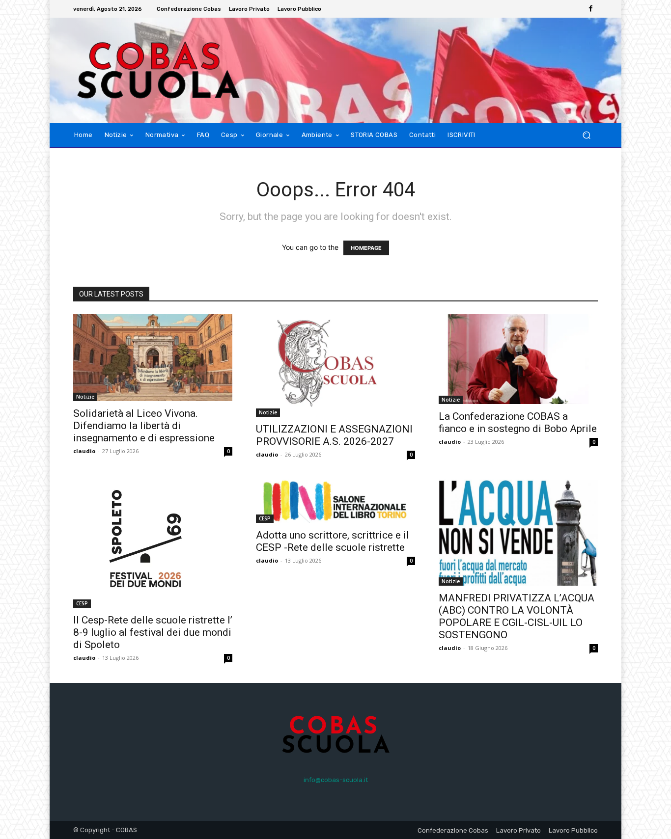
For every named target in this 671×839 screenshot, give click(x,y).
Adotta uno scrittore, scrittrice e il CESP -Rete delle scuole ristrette (332, 541)
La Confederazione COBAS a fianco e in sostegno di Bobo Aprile (518, 422)
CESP (82, 603)
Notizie (85, 396)
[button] (586, 135)
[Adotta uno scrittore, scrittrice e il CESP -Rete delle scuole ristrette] (335, 501)
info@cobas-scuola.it (336, 780)
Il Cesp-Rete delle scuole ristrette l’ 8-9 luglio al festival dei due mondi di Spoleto (152, 632)
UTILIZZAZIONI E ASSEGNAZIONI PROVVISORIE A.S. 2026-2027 (334, 435)
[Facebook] (591, 9)
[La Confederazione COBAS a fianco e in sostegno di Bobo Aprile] (518, 359)
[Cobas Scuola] (143, 70)
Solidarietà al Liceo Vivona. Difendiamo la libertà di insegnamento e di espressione (144, 425)
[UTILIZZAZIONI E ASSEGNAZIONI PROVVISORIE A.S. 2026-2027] (335, 365)
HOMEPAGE (366, 247)
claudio (84, 451)
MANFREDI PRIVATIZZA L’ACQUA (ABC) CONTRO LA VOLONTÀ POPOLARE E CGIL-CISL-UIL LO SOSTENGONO (516, 616)
